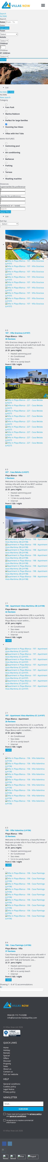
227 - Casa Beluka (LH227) (17, 472)
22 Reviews (10, 836)
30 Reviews (10, 339)
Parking (8, 165)
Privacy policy (9, 1092)
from (7, 364)
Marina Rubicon (12, 114)
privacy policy (35, 1114)
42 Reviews (10, 612)
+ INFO (8, 367)
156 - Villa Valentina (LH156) (18, 830)
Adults (3, 37)
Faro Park (9, 107)
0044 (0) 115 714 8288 (17, 1015)
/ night (19, 364)
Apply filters (5, 212)
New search (5, 97)
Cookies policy (9, 1086)
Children (4, 43)
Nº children (5, 53)
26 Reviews (10, 721)
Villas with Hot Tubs (14, 133)
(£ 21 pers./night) (13, 962)
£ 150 (12, 364)
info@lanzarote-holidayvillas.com (22, 1017)
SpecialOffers (6, 1056)
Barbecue (9, 159)
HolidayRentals (6, 1051)
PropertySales (7, 1064)
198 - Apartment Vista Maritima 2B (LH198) (25, 606)
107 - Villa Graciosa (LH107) (17, 333)
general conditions (18, 1116)
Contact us (8, 1071)
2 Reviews (9, 478)
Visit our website (10, 1074)
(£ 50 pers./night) (13, 623)
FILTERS (3, 16)
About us (7, 1069)
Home (6, 1047)
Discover (7, 1061)
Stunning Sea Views (14, 127)
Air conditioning (12, 152)
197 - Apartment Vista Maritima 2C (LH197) (25, 715)
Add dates (4, 28)
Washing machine (13, 178)
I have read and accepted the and (23, 1115)
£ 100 (12, 637)
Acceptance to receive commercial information (19, 1121)
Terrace (8, 172)
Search (3, 13)
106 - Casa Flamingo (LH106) (18, 945)
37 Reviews (10, 951)
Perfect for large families (16, 120)
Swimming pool (12, 146)
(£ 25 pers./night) (13, 350)
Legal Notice (8, 1089)
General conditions (11, 1084)
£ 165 (12, 976)
